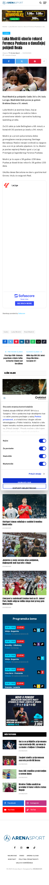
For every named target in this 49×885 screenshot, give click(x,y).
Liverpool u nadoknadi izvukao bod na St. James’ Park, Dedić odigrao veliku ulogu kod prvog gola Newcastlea (24, 601)
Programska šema (25, 618)
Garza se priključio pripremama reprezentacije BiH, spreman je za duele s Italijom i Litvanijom (32, 744)
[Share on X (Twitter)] (22, 61)
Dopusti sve (24, 482)
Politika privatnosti (29, 859)
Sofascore (21, 313)
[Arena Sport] (13, 3)
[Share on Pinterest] (35, 61)
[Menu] (44, 2)
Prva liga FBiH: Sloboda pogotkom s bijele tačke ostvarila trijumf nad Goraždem (13, 359)
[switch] (42, 448)
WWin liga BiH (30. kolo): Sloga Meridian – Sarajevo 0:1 (35, 358)
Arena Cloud (33, 855)
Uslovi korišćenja (24, 863)
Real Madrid (29, 332)
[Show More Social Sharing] (44, 61)
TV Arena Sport (14, 53)
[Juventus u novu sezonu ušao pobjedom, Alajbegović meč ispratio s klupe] (24, 544)
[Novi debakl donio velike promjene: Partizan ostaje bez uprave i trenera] (24, 391)
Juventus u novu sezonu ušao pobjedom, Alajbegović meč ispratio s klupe (21, 561)
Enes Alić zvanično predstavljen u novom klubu (32, 772)
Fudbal (6, 33)
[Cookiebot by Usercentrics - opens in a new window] (35, 398)
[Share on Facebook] (9, 61)
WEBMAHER (37, 869)
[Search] (40, 2)
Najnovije (12, 855)
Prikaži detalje (35, 474)
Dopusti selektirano (24, 487)
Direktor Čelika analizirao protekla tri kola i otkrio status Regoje (32, 787)
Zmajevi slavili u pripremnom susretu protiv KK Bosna (31, 759)
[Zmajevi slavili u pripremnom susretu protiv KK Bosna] (9, 760)
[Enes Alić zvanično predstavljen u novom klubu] (9, 774)
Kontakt (12, 859)
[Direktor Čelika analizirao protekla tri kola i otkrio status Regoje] (9, 787)
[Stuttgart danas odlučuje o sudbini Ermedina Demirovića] (24, 506)
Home (5, 27)
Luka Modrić (16, 332)
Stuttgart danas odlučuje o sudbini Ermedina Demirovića (22, 523)
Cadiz (6, 332)
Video (21, 855)
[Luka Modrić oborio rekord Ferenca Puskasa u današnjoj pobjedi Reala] (24, 79)
